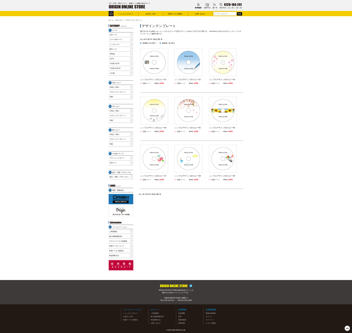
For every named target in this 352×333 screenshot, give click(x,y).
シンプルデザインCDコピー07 (153, 176)
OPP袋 (112, 54)
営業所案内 (182, 320)
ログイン (209, 316)
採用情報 (181, 323)
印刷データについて (116, 246)
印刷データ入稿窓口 (175, 14)
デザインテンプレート (118, 92)
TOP (347, 328)
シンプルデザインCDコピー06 (222, 128)
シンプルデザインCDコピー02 (188, 79)
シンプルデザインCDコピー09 (222, 176)
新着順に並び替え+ (150, 43)
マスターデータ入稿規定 (118, 241)
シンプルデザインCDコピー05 (188, 128)
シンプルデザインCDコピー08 (188, 176)
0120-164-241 (169, 300)
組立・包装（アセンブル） (119, 177)
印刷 (111, 97)
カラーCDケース (116, 39)
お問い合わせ (200, 14)
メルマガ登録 (211, 323)
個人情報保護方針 (115, 236)
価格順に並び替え (168, 43)
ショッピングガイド (125, 14)
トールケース (114, 44)
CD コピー (119, 20)
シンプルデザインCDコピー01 (153, 79)
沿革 (180, 316)
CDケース (113, 35)
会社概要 (181, 313)
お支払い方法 (151, 14)
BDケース (113, 49)
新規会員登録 (211, 313)
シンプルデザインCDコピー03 (222, 79)
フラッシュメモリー (117, 158)
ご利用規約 (113, 232)
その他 (112, 73)
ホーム (111, 20)
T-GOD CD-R (114, 64)
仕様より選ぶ (114, 87)
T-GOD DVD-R (115, 68)
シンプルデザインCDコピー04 (153, 128)
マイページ (210, 320)
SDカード (113, 163)
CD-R (112, 59)
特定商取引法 (114, 256)
